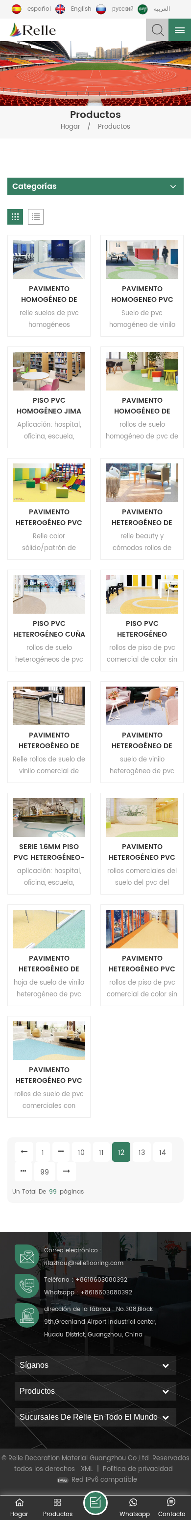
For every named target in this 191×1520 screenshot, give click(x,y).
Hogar (70, 127)
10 (81, 1152)
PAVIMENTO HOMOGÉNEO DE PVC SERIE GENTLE (49, 294)
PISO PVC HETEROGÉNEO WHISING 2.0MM (142, 629)
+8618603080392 (101, 1280)
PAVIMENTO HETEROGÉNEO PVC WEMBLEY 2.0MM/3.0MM (49, 1075)
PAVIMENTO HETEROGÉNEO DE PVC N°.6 (142, 741)
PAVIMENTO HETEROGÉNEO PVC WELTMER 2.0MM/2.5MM (142, 964)
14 (162, 1152)
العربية (162, 9)
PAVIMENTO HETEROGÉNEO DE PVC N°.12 (49, 964)
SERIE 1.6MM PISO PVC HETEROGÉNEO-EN (49, 852)
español (39, 9)
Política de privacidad (138, 1469)
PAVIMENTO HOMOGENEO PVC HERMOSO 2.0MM (142, 294)
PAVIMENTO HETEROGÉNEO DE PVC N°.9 (142, 518)
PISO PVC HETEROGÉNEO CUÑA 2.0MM (49, 629)
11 (101, 1152)
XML (87, 1469)
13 (142, 1152)
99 (44, 1172)
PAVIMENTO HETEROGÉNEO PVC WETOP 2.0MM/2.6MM (142, 852)
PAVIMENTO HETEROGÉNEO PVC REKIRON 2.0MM (49, 518)
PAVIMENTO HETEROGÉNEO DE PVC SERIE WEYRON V (49, 741)
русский (123, 9)
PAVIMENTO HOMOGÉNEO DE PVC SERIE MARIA (142, 406)
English (81, 9)
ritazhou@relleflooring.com (83, 1263)
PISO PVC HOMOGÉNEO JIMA (49, 406)
